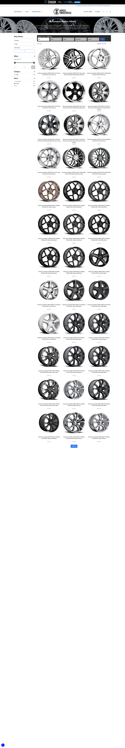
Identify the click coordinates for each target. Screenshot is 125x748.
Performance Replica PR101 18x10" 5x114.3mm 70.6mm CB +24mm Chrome (49, 73)
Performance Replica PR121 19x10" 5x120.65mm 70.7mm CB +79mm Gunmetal (99, 173)
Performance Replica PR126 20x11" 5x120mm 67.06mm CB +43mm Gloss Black (99, 239)
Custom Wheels (17, 11)
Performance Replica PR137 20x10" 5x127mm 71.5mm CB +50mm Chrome (74, 404)
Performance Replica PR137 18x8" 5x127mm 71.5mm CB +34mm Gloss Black (99, 371)
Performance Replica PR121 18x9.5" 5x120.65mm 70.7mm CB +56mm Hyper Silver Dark (74, 173)
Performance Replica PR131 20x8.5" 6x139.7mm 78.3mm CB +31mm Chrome (49, 305)
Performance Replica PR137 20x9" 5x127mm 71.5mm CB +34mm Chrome (99, 437)
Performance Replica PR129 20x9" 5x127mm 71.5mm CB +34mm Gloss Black (99, 272)
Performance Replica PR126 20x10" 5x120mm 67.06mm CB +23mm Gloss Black (74, 206)
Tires (27, 11)
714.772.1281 (100, 5)
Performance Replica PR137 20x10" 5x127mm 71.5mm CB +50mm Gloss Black (99, 404)
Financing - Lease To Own (81, 5)
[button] (3, 745)
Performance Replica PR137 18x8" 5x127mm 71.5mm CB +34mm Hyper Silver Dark (49, 404)
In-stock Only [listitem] (18, 81)
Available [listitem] (17, 83)
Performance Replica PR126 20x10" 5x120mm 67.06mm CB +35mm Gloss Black (49, 239)
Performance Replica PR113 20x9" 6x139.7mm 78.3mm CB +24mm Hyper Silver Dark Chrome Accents (99, 108)
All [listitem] (15, 85)
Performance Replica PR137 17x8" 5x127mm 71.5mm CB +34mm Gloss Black (99, 338)
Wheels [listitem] (17, 74)
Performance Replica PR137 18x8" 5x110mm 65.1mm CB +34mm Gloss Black (73, 371)
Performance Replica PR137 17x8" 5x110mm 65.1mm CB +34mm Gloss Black (74, 338)
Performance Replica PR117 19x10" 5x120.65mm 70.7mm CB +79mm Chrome (99, 140)
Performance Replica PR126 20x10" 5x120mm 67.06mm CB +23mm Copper (49, 206)
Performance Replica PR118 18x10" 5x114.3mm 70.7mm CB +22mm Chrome (49, 173)
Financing (97, 11)
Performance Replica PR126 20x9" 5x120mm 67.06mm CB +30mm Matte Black (74, 272)
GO (33, 67)
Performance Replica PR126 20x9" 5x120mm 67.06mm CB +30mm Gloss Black (49, 272)
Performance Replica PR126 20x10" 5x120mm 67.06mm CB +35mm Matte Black (74, 239)
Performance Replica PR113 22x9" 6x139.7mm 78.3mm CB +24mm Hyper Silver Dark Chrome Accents (74, 141)
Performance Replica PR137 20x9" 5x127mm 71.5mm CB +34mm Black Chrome (74, 437)
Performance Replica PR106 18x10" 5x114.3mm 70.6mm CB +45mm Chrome (49, 107)
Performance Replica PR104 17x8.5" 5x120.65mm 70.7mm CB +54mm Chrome (99, 73)
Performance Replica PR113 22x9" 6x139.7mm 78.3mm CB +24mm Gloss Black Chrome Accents (48, 140)
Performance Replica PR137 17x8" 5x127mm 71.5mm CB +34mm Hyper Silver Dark (49, 371)
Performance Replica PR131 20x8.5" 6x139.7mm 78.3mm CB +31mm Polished (49, 338)
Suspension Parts (36, 11)
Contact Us (90, 5)
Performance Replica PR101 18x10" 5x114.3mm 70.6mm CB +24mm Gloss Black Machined (74, 73)
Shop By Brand (107, 5)
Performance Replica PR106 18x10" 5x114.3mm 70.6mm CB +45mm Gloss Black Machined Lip (74, 107)
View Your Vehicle (88, 11)
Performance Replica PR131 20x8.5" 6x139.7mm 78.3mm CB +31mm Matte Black (99, 305)
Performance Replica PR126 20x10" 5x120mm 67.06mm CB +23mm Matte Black (99, 206)
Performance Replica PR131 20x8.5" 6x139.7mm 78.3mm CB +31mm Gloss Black (74, 305)
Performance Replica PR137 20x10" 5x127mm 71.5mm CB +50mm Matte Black (49, 437)
